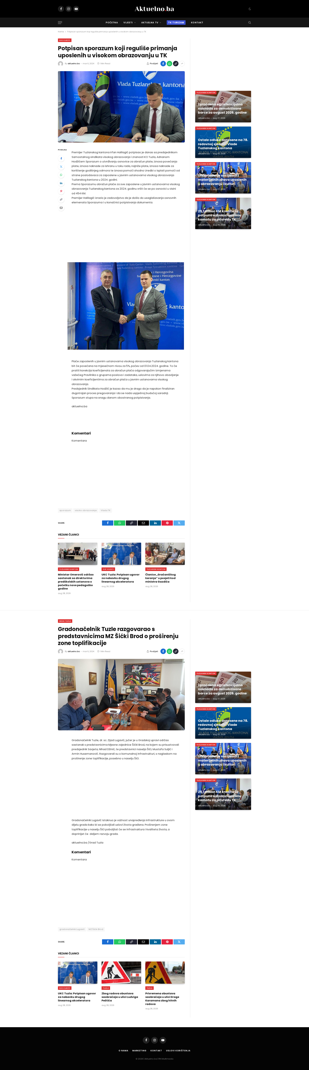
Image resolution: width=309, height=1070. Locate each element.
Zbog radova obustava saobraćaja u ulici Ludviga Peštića (120, 997)
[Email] (61, 207)
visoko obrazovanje (86, 510)
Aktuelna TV (149, 22)
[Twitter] (61, 166)
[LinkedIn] (61, 183)
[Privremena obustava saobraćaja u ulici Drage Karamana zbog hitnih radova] (165, 973)
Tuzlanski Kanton (68, 569)
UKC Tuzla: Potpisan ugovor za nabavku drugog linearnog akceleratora (121, 578)
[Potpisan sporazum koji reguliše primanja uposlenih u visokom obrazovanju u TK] (121, 106)
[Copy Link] (175, 63)
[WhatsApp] (61, 175)
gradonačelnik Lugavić (72, 929)
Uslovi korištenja (178, 1050)
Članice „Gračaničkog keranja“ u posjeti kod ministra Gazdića (160, 578)
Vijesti (128, 22)
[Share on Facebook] (163, 63)
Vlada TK (105, 510)
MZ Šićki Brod (96, 929)
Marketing (139, 1050)
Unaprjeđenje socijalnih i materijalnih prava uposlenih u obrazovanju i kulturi (222, 180)
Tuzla (106, 988)
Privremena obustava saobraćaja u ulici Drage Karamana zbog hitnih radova (162, 999)
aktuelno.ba (74, 63)
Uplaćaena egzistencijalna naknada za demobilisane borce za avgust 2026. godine (222, 108)
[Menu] (60, 22)
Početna (112, 22)
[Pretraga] (249, 22)
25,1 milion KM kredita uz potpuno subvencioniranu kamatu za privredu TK (219, 215)
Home (61, 31)
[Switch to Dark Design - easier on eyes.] (249, 9)
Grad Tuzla (65, 621)
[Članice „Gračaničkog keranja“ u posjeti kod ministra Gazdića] (165, 554)
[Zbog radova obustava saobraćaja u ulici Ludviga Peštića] (121, 973)
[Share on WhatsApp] (169, 63)
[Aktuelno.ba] (154, 9)
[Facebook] (61, 158)
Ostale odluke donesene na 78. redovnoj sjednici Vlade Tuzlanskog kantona (223, 144)
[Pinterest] (61, 191)
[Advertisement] (126, 233)
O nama (123, 1050)
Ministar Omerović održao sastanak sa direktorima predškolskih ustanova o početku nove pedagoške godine (76, 581)
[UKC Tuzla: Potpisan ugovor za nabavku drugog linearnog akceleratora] (121, 554)
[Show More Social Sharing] (182, 63)
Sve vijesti (64, 40)
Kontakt (197, 22)
